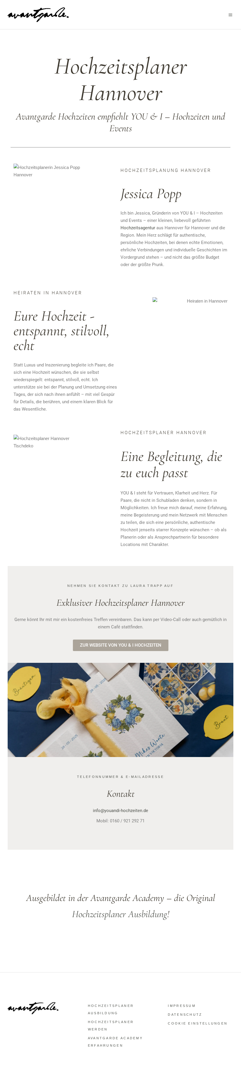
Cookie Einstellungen (197, 1023)
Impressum (182, 1005)
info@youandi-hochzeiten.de (120, 810)
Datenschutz (185, 1014)
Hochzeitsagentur (137, 227)
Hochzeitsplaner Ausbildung (119, 914)
